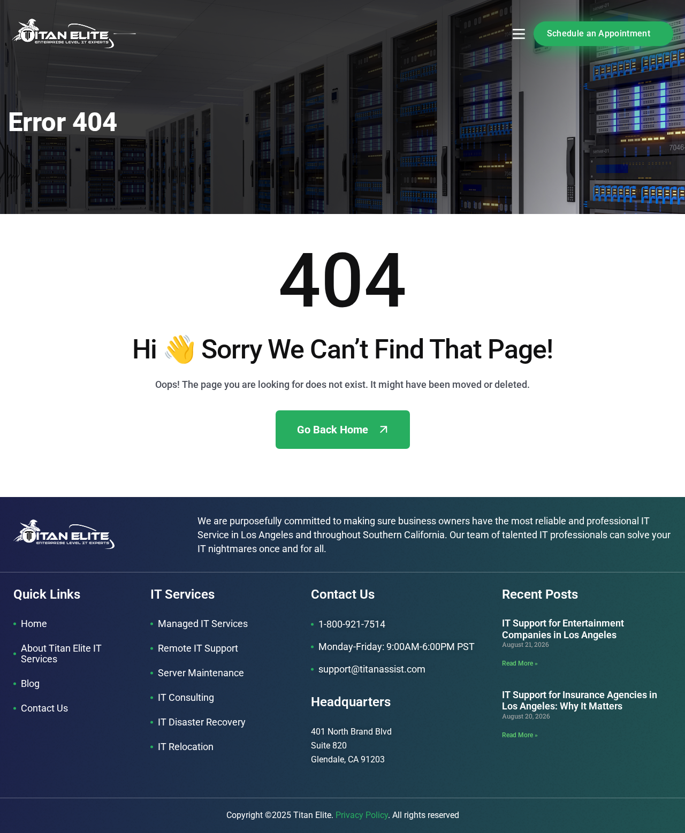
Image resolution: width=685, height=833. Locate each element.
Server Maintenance (201, 672)
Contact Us (44, 708)
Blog (30, 683)
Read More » (520, 663)
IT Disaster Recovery (202, 722)
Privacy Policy (362, 815)
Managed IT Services (203, 623)
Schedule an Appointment (598, 33)
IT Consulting (186, 697)
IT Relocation (186, 746)
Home (34, 623)
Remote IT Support (198, 648)
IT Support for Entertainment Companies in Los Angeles (563, 628)
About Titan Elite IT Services (61, 653)
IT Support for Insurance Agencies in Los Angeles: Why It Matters (579, 700)
